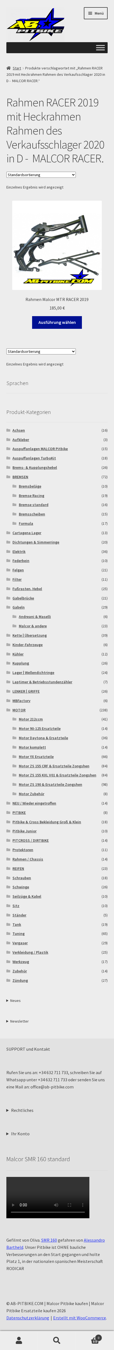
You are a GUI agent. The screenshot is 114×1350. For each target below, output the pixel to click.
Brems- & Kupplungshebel (34, 467)
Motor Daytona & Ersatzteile (43, 737)
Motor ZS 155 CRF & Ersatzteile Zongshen (54, 765)
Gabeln (18, 607)
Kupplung (20, 663)
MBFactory (21, 700)
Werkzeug (20, 961)
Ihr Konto (20, 1133)
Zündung (20, 980)
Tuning (18, 933)
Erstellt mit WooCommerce (79, 1318)
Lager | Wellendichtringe (33, 672)
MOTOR (18, 710)
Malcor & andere (33, 625)
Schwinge (20, 886)
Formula (26, 523)
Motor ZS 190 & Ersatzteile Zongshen (50, 784)
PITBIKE (19, 812)
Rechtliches (22, 1110)
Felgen (18, 570)
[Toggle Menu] (100, 47)
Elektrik (18, 551)
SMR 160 (49, 1240)
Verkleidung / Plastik (30, 952)
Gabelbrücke (23, 598)
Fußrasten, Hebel (27, 588)
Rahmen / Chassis (27, 859)
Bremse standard (33, 504)
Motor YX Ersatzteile (36, 756)
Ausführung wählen (57, 322)
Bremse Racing (31, 495)
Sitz (15, 905)
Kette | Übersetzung (29, 635)
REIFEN (18, 868)
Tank (16, 924)
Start (17, 68)
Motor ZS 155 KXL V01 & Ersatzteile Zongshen (57, 775)
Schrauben (21, 877)
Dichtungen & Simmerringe (35, 542)
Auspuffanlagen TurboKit (34, 458)
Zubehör (19, 971)
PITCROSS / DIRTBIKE (30, 840)
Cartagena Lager (26, 532)
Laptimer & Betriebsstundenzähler (42, 681)
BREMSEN (20, 476)
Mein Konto (19, 1340)
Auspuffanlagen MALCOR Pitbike (40, 448)
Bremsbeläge (30, 486)
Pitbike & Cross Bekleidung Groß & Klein (46, 821)
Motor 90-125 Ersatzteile (40, 728)
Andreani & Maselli (35, 616)
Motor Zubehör (31, 793)
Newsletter (19, 1021)
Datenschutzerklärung (27, 1318)
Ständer (19, 915)
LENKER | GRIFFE (26, 691)
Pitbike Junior (24, 831)
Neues (15, 1000)
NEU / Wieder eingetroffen (34, 803)
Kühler (18, 654)
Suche (57, 1340)
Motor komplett (32, 747)
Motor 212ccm (31, 719)
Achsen (18, 430)
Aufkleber (20, 439)
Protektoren (22, 849)
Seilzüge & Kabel (26, 896)
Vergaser (20, 942)
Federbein (20, 560)
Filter (17, 579)
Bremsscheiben (32, 514)
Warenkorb (88, 1336)
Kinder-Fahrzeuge (27, 644)
